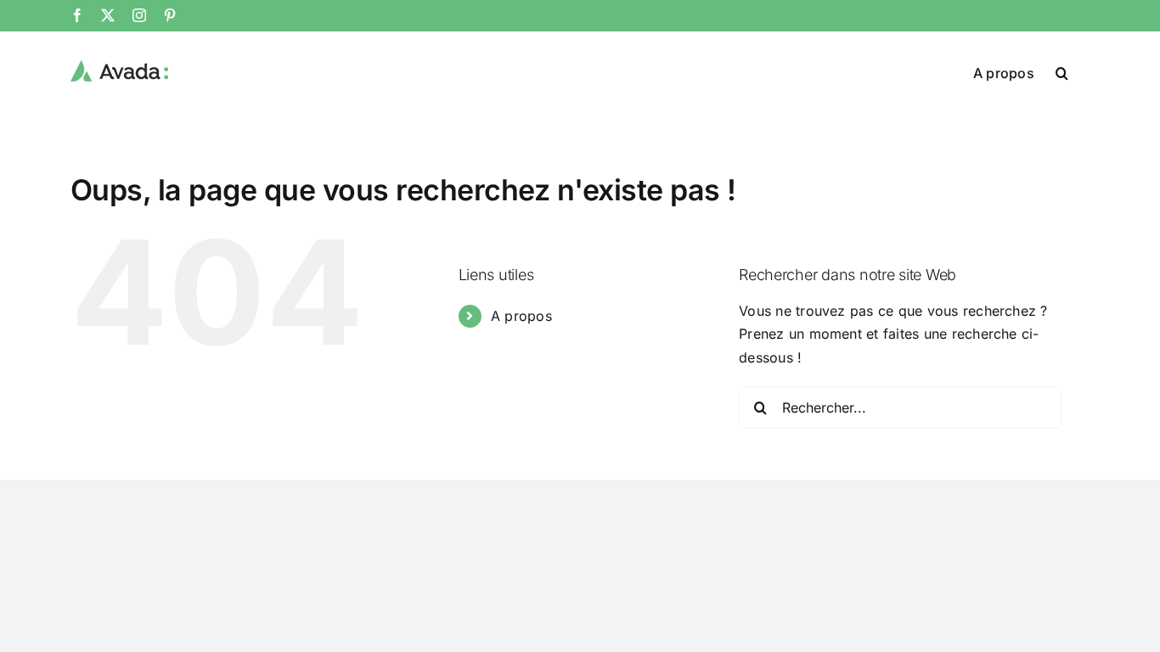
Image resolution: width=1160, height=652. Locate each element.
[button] (1062, 71)
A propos (521, 315)
